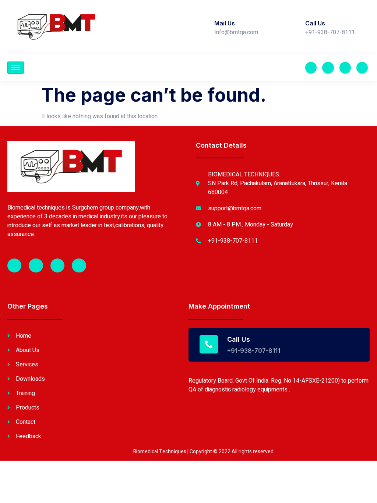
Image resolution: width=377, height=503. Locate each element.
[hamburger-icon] (15, 67)
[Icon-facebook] (311, 67)
